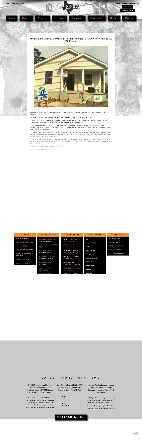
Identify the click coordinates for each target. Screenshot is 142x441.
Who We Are (25, 235)
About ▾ (27, 18)
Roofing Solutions (48, 235)
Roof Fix (22, 238)
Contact (130, 18)
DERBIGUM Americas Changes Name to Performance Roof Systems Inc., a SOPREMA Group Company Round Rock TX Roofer (40, 389)
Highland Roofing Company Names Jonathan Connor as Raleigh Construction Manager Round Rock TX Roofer (101, 389)
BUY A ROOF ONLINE (127, 11)
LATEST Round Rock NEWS (71, 378)
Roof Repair (115, 250)
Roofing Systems (95, 235)
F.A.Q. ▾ (115, 18)
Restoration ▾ (97, 18)
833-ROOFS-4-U (127, 3)
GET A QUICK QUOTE (72, 417)
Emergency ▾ (78, 18)
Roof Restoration (24, 242)
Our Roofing (22, 263)
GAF (91, 132)
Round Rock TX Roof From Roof (48, 246)
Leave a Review (18, 3)
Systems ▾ (60, 18)
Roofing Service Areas (71, 235)
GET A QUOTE (127, 7)
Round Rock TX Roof (46, 263)
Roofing (21, 246)
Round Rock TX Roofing (47, 252)
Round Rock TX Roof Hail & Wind (48, 240)
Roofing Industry (23, 259)
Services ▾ (43, 18)
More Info (118, 235)
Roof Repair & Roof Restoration (70, 240)
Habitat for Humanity (53, 117)
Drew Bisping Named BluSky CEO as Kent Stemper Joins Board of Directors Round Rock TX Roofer (71, 387)
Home (13, 18)
